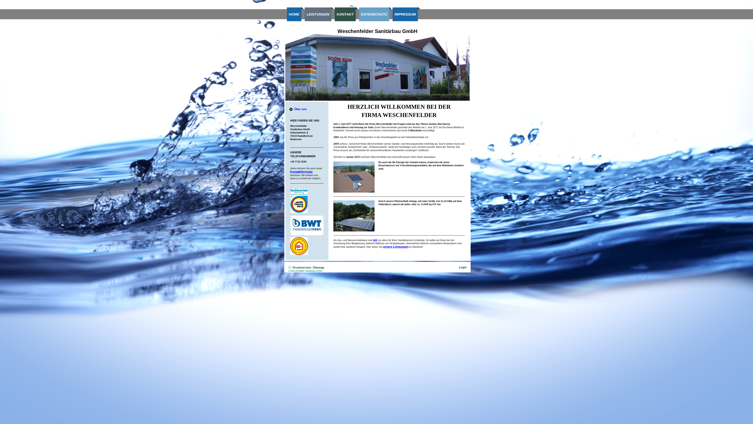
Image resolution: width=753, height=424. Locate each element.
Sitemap (318, 267)
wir (375, 240)
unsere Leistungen (395, 246)
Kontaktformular (301, 171)
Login (463, 267)
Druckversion (302, 267)
